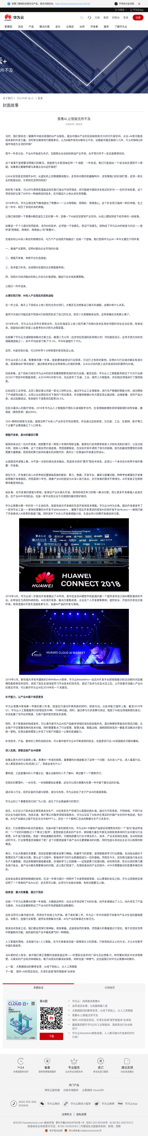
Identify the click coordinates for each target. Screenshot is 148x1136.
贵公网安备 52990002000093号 (85, 1130)
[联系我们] (89, 17)
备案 (105, 17)
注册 (138, 17)
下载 (51, 1036)
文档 (97, 17)
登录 (125, 17)
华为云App (138, 9)
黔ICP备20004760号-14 (70, 1122)
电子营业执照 (55, 1130)
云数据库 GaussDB (93, 1090)
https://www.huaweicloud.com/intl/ (72, 3)
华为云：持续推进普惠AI (86, 1001)
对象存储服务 (71, 1090)
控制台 (116, 17)
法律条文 (67, 1114)
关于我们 (8, 98)
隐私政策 (81, 1114)
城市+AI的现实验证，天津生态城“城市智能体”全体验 (45, 971)
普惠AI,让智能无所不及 (85, 1015)
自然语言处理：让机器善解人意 (90, 1005)
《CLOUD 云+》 (25, 98)
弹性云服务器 (52, 1090)
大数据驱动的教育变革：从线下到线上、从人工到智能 (46, 966)
